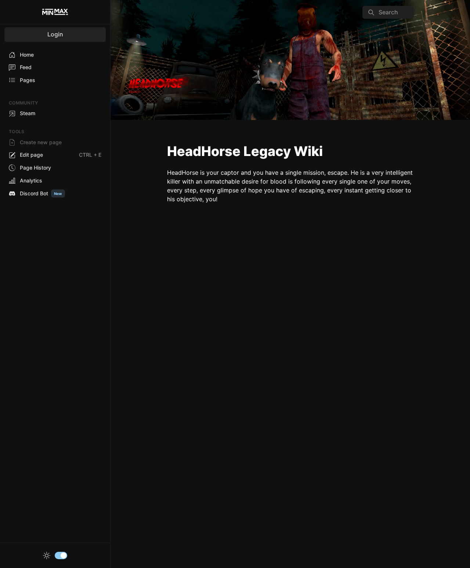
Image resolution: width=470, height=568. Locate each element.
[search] (388, 12)
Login (55, 34)
